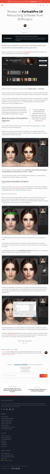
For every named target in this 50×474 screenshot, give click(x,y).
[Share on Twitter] (24, 33)
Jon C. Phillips (25, 28)
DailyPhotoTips (5, 354)
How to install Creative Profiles (7, 455)
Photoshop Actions (5, 425)
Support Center (4, 458)
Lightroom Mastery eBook (6, 421)
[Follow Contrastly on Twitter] (7, 409)
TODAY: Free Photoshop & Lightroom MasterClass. (25, 1)
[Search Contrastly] (38, 5)
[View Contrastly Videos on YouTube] (10, 409)
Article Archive (4, 442)
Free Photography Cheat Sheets (7, 418)
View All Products (4, 416)
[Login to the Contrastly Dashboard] (40, 5)
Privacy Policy (4, 444)
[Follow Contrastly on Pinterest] (13, 409)
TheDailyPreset (12, 354)
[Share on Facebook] (22, 33)
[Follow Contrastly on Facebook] (2, 409)
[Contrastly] (9, 5)
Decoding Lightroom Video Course (8, 427)
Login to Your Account (5, 435)
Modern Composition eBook (6, 420)
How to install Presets (5, 453)
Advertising (3, 441)
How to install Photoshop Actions (7, 456)
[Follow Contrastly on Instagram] (4, 409)
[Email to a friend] (27, 33)
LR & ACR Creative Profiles (6, 428)
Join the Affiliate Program (6, 439)
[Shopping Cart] (43, 5)
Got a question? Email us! (7, 460)
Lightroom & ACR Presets (6, 423)
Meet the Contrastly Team (6, 437)
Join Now (44, 375)
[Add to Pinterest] (25, 33)
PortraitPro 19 (16, 186)
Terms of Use (3, 446)
